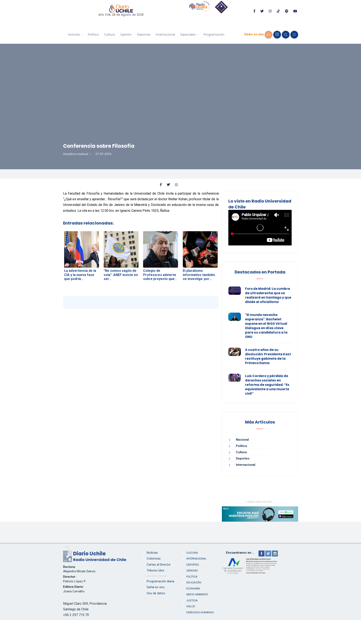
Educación (193, 582)
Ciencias (192, 570)
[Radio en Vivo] (268, 35)
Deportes (143, 34)
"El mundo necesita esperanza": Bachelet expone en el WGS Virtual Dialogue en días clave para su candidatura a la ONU (266, 326)
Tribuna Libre (155, 570)
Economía (193, 588)
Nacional (242, 440)
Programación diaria (160, 581)
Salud (190, 606)
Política (93, 34)
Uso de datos (156, 593)
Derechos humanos (200, 612)
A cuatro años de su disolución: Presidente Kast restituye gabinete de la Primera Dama (268, 356)
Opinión (126, 34)
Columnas (154, 558)
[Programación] (277, 35)
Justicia (192, 600)
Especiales (188, 34)
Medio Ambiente (197, 594)
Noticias (74, 34)
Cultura (109, 34)
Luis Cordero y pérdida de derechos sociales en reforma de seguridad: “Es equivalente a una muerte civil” (267, 385)
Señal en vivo (156, 587)
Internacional (165, 34)
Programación (214, 34)
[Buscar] (286, 35)
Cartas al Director (159, 564)
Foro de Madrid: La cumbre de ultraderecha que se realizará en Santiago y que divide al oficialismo (268, 295)
